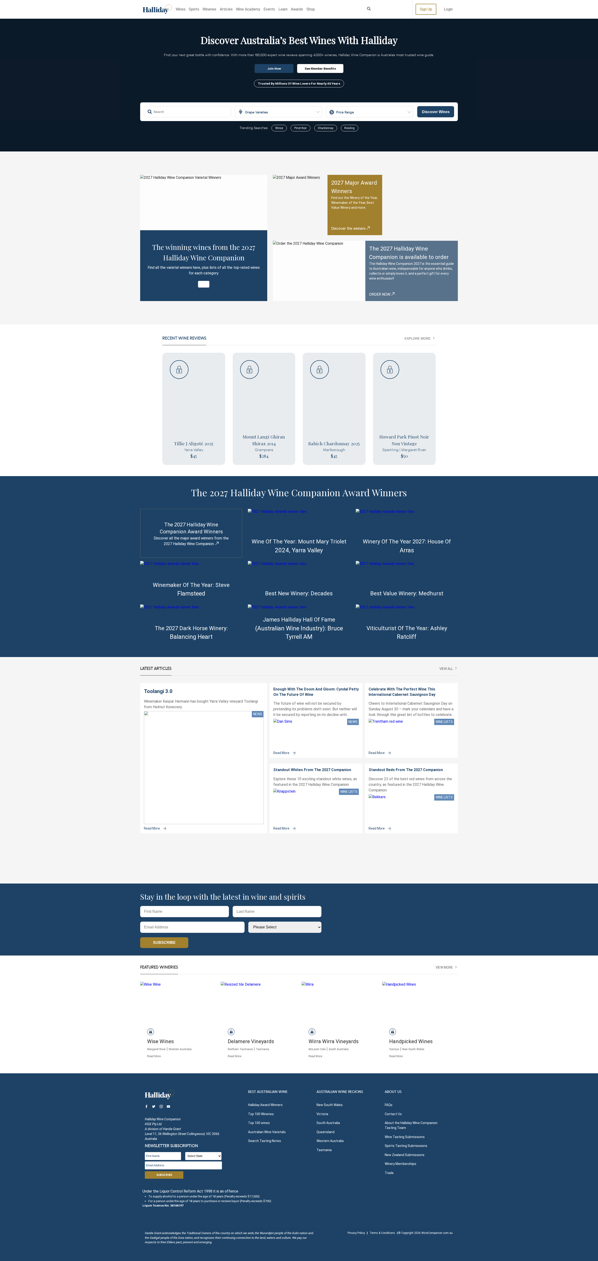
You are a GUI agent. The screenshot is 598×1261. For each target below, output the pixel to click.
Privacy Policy (356, 1233)
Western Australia (330, 1141)
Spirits (194, 9)
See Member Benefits (320, 68)
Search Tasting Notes (264, 1141)
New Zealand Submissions (404, 1155)
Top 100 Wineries (261, 1114)
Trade (389, 1173)
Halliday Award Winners (265, 1105)
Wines (180, 9)
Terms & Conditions (382, 1233)
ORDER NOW (380, 294)
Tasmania (324, 1150)
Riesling (349, 128)
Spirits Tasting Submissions (406, 1146)
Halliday (157, 9)
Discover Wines (436, 112)
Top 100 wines (259, 1123)
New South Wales (330, 1105)
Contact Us (393, 1114)
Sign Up (426, 9)
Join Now (274, 68)
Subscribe (164, 943)
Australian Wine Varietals (267, 1132)
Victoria (322, 1114)
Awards (297, 9)
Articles (226, 9)
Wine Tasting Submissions (405, 1137)
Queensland (326, 1132)
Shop (310, 9)
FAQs (388, 1105)
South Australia (328, 1123)
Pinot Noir (300, 128)
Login (448, 9)
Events (269, 9)
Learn (283, 9)
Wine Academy (248, 9)
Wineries (209, 9)
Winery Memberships (400, 1164)
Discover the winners (349, 228)
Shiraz (279, 128)
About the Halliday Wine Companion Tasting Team (411, 1125)
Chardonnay (325, 128)
